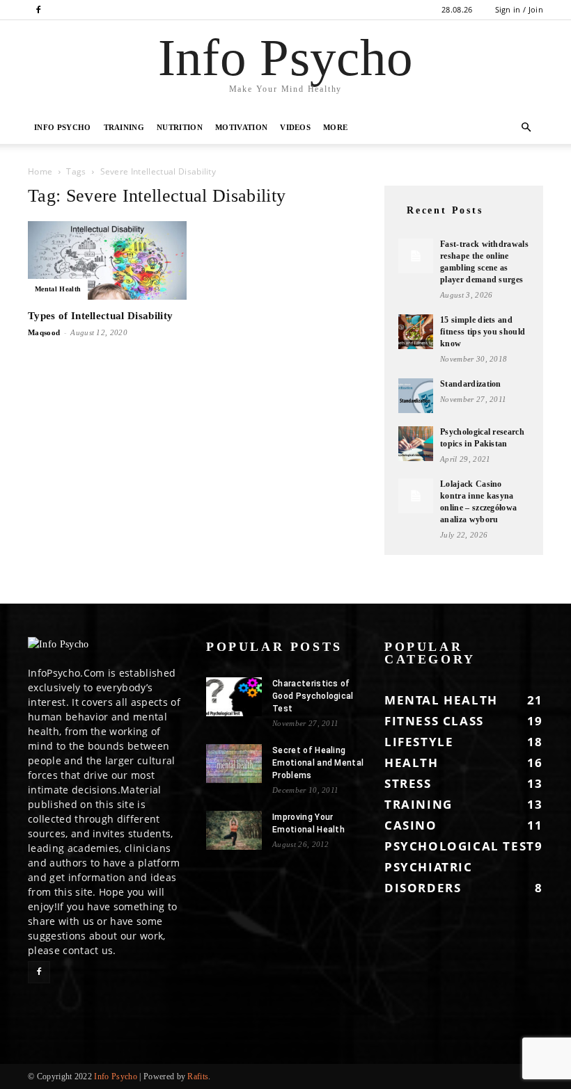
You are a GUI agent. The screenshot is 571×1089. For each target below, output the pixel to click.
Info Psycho (62, 127)
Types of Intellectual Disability (100, 315)
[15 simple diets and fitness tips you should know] (415, 331)
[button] (526, 127)
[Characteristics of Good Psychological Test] (234, 696)
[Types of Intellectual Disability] (107, 260)
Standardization (470, 384)
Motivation (241, 127)
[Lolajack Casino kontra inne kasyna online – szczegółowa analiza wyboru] (415, 495)
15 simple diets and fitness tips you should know (482, 331)
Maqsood (44, 332)
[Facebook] (38, 9)
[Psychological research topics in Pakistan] (415, 443)
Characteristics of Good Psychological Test (313, 696)
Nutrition (180, 127)
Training (124, 127)
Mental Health (58, 289)
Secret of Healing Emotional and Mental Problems (317, 762)
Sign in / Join (519, 9)
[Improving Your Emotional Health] (234, 830)
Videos (295, 127)
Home (40, 171)
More (335, 127)
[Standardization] (415, 395)
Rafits (197, 1076)
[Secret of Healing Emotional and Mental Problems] (234, 763)
